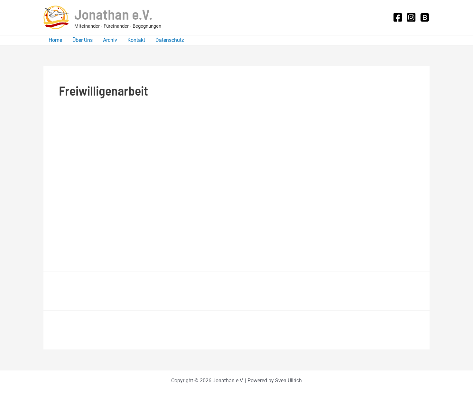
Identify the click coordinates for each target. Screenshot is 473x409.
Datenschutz (169, 40)
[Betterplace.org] (425, 17)
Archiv (110, 40)
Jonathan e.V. (113, 14)
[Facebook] (398, 17)
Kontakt (136, 40)
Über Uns (82, 40)
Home (55, 40)
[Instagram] (411, 17)
